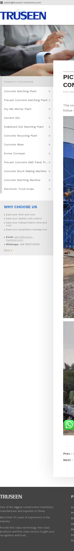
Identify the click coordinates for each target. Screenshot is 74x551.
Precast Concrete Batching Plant (26, 100)
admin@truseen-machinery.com (22, 2)
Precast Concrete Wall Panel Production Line (28, 162)
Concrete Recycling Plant (20, 135)
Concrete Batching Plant (20, 91)
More (7, 250)
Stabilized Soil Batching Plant (24, 126)
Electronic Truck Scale (19, 188)
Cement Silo (12, 117)
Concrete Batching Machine (22, 180)
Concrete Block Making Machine (25, 171)
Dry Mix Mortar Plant (17, 109)
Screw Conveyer (14, 153)
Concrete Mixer (14, 144)
